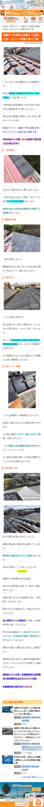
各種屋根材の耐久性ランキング (17, 687)
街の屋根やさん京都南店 (14, 620)
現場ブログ (14, 26)
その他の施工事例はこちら (31, 777)
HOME (5, 26)
